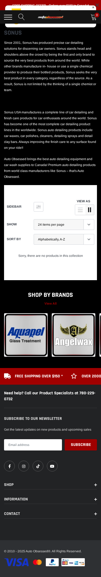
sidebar (14, 206)
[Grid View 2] (89, 210)
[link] (9, 466)
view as (83, 201)
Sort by (14, 239)
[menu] (8, 17)
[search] (21, 17)
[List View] (80, 210)
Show (12, 224)
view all (50, 303)
